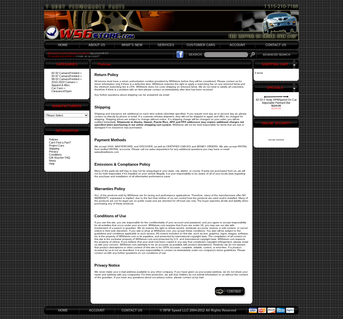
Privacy (53, 151)
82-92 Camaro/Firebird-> (66, 73)
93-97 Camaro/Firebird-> (66, 76)
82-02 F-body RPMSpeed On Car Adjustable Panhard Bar (276, 101)
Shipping (54, 148)
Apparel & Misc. (61, 85)
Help (51, 163)
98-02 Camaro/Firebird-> (66, 79)
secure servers (276, 139)
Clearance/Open (61, 91)
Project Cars (56, 145)
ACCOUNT (237, 45)
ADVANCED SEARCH (276, 54)
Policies (53, 139)
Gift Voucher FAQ (59, 157)
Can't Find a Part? (60, 142)
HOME (63, 45)
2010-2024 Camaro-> (64, 82)
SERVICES (165, 45)
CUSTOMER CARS (201, 45)
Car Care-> (58, 88)
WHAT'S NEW (132, 45)
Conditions (55, 154)
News (52, 160)
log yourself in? (99, 53)
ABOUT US (96, 45)
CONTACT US (275, 45)
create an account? (87, 56)
